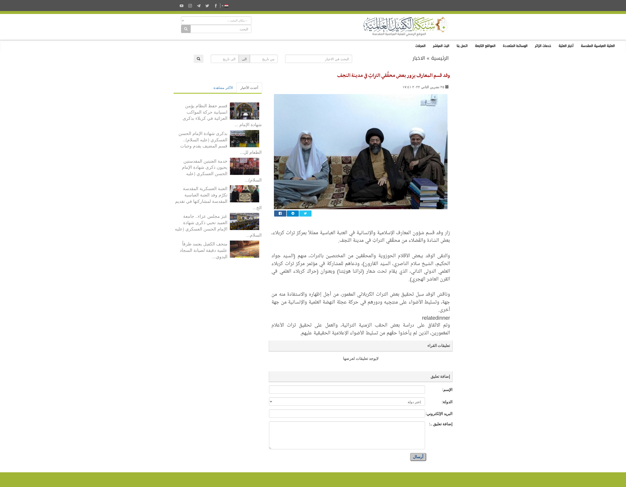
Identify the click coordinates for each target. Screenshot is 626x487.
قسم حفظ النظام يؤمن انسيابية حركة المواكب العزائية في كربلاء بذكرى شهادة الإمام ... (222, 114)
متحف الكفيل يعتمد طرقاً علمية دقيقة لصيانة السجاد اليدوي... (203, 249)
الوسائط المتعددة (515, 46)
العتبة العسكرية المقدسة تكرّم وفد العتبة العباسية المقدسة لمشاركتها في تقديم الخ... (218, 197)
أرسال (418, 457)
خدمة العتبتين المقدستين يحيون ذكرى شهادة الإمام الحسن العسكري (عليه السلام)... (222, 170)
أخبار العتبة (566, 46)
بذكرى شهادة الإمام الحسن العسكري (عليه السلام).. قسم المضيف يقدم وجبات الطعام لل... (220, 142)
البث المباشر (441, 46)
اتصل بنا (462, 46)
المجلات (420, 46)
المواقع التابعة (485, 46)
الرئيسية (440, 58)
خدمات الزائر (543, 46)
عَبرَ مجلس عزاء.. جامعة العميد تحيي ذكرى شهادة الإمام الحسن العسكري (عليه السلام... (218, 225)
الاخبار (419, 58)
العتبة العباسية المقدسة (598, 46)
